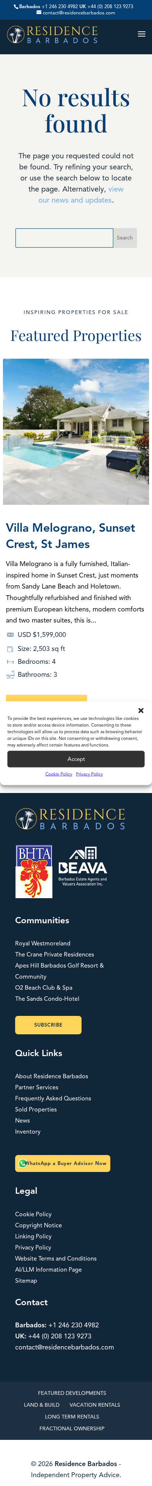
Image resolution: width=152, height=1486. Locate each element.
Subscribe (48, 1025)
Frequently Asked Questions (53, 1098)
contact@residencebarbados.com (64, 1347)
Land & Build (41, 1405)
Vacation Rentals (95, 1405)
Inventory (28, 1131)
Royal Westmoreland (42, 943)
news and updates (80, 200)
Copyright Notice (38, 1225)
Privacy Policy (89, 773)
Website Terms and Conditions (56, 1258)
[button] (141, 710)
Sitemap (26, 1281)
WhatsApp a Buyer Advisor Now (66, 1163)
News (22, 1120)
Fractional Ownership (71, 1428)
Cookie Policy (58, 773)
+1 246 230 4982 (60, 7)
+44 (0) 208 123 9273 (110, 7)
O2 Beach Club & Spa (43, 988)
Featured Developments (72, 1393)
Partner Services (36, 1087)
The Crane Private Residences (54, 954)
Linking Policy (33, 1236)
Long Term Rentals (72, 1417)
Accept (76, 759)
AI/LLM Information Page (48, 1269)
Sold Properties (36, 1109)
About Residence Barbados (51, 1076)
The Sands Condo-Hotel (47, 999)
